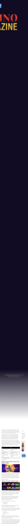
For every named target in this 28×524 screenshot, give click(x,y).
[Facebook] (0, 4)
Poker (13, 521)
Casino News (23, 436)
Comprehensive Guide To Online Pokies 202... (25, 450)
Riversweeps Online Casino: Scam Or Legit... (25, 448)
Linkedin (24, 456)
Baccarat (11, 521)
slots (3, 442)
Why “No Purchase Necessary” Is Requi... (25, 444)
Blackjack (18, 521)
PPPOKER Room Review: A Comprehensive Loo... (25, 446)
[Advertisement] (14, 424)
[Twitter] (0, 6)
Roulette (15, 521)
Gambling (23, 437)
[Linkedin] (0, 7)
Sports (22, 438)
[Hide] (0, 8)
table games (17, 441)
